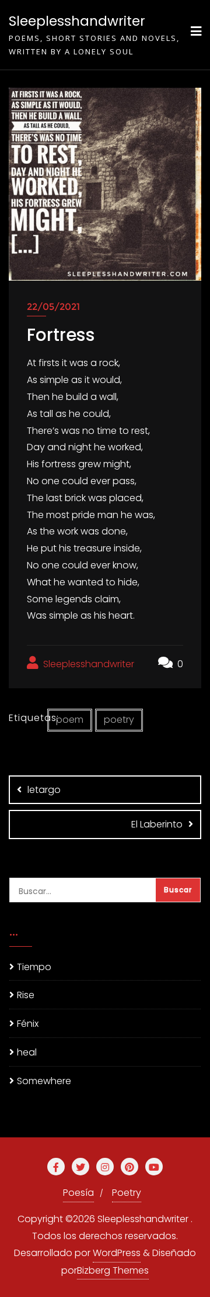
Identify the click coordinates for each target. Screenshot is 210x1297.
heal (27, 1052)
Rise (25, 995)
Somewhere (44, 1081)
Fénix (27, 1023)
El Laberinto (157, 824)
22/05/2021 (53, 306)
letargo (44, 789)
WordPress (117, 1253)
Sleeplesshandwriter (87, 664)
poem (69, 719)
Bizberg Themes (113, 1270)
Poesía (78, 1192)
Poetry (126, 1192)
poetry (119, 719)
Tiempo (34, 967)
